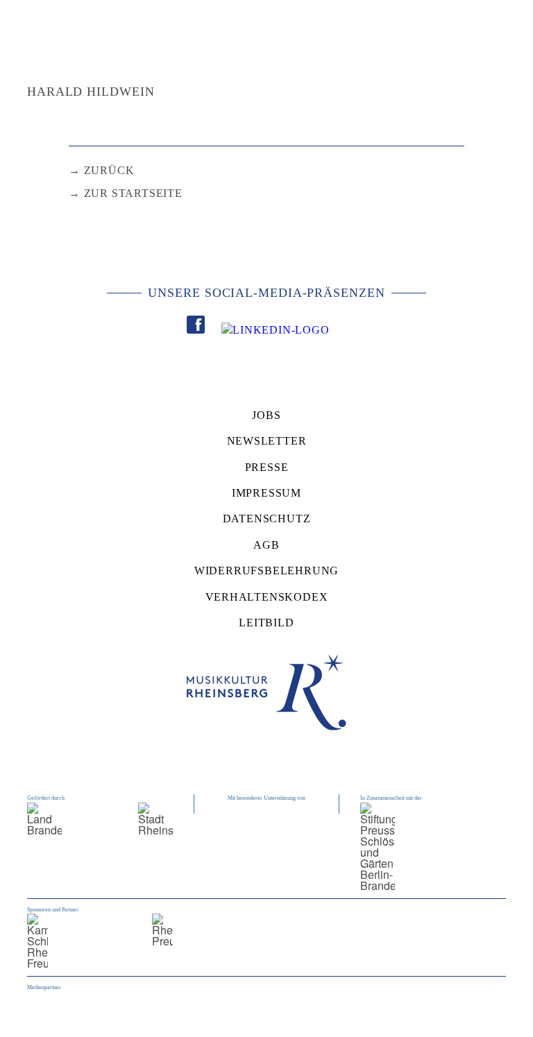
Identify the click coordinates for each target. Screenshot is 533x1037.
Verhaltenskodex (266, 597)
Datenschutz (267, 518)
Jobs (266, 415)
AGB (266, 545)
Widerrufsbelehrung (266, 570)
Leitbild (266, 622)
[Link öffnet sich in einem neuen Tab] (196, 327)
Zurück (109, 170)
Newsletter (267, 441)
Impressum (266, 493)
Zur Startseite (133, 193)
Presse (267, 467)
